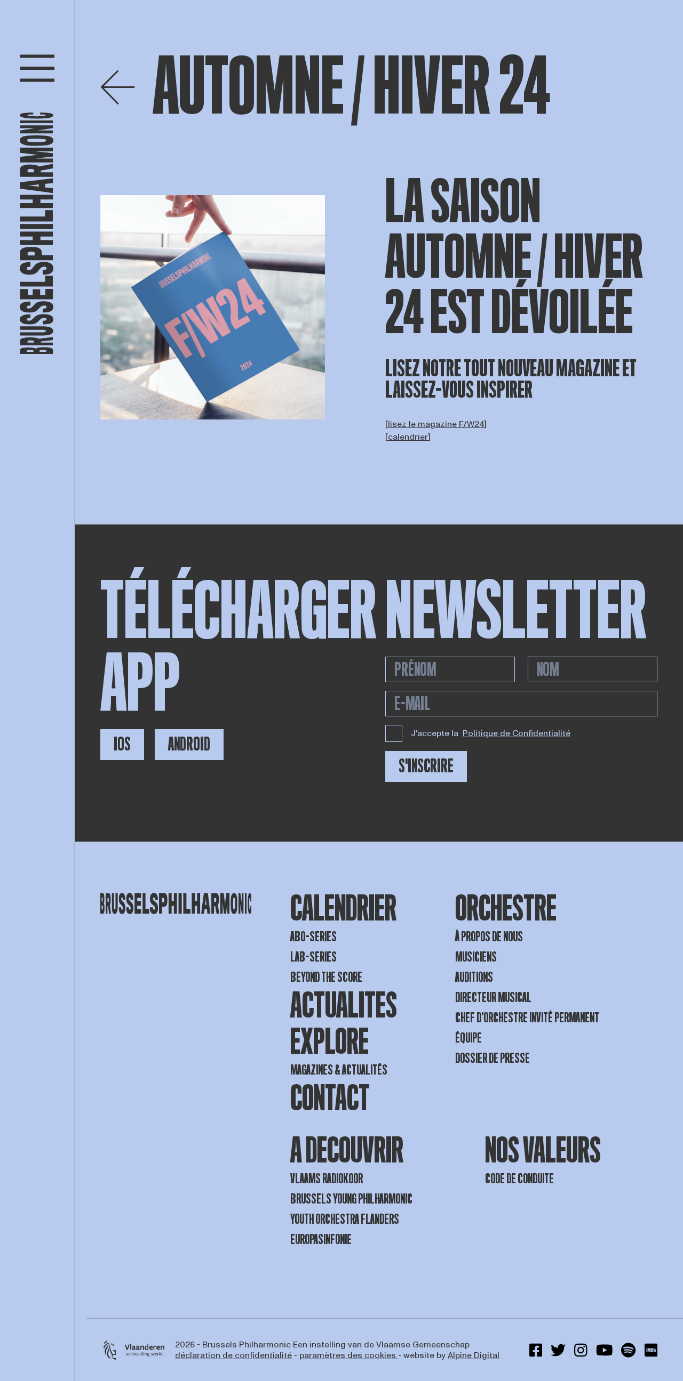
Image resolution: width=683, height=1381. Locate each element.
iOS (122, 744)
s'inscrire (426, 766)
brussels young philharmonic (351, 1199)
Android (189, 744)
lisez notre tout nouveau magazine (502, 369)
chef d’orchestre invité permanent (527, 1017)
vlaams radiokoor (326, 1178)
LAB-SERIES (313, 957)
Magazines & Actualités (338, 1070)
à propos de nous (489, 936)
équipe (468, 1038)
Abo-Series (313, 936)
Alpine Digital (473, 1355)
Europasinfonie (321, 1239)
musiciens (476, 957)
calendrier (408, 437)
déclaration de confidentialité (233, 1355)
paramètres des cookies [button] (348, 1355)
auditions (474, 977)
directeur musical (493, 997)
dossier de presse (492, 1058)
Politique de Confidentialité (516, 733)
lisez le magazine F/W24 (436, 424)
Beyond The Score (326, 977)
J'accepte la (490, 733)
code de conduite (519, 1178)
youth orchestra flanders (344, 1219)
